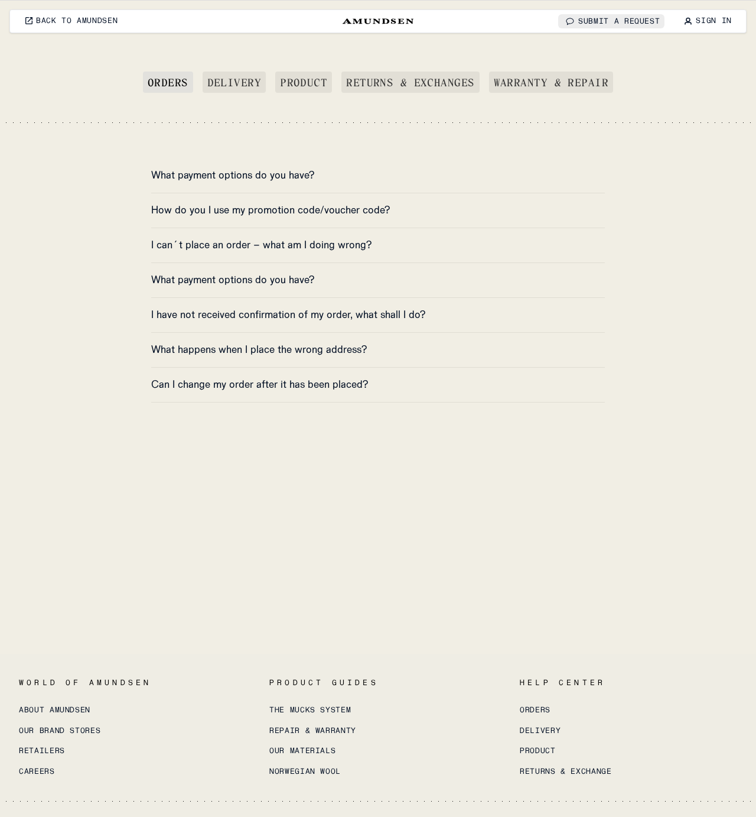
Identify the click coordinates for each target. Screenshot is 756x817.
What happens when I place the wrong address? (259, 349)
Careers (37, 771)
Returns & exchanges (410, 82)
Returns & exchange (566, 771)
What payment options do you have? (233, 175)
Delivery (234, 82)
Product (303, 82)
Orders (168, 82)
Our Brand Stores (59, 730)
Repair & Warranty (312, 730)
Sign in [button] (714, 20)
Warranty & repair (551, 82)
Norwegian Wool (305, 771)
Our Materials (302, 751)
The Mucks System (310, 710)
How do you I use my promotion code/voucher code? (270, 210)
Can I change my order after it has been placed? (260, 384)
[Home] (378, 21)
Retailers (42, 751)
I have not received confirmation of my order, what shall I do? (288, 315)
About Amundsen (54, 710)
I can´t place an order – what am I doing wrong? (261, 245)
